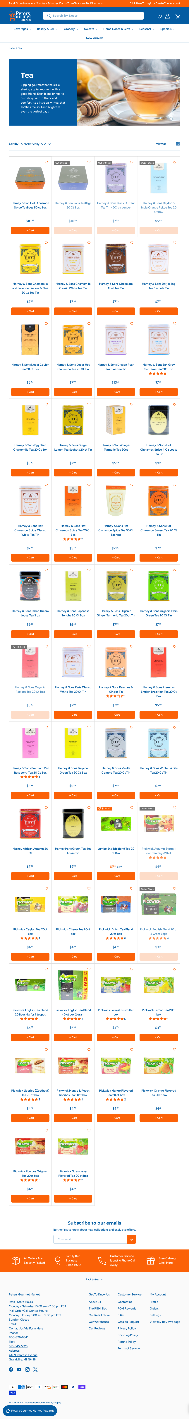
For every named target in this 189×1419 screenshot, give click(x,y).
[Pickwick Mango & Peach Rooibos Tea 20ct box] (73, 1065)
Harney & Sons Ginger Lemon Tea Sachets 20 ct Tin (73, 447)
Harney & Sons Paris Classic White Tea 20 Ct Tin (73, 689)
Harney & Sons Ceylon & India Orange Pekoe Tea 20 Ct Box (158, 207)
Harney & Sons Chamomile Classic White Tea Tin (73, 286)
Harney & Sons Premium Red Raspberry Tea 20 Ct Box (30, 770)
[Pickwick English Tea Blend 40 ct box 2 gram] (73, 985)
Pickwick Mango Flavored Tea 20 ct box (116, 1093)
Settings (155, 1315)
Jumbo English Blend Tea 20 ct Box (116, 851)
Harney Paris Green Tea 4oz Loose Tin (73, 851)
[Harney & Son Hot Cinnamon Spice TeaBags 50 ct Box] (30, 178)
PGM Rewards (127, 1308)
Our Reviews (97, 1328)
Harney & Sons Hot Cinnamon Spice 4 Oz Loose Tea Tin (158, 449)
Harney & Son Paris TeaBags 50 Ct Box (73, 205)
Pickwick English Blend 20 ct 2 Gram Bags (159, 932)
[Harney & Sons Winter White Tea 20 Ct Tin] (159, 743)
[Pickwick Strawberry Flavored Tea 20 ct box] (73, 1146)
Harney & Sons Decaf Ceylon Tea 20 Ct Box (30, 367)
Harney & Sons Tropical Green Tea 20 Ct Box (73, 770)
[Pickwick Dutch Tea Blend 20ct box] (116, 904)
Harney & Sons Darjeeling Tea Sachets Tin (158, 286)
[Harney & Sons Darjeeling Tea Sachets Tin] (159, 259)
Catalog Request (128, 1322)
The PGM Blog (98, 1308)
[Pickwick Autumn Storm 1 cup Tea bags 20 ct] (159, 823)
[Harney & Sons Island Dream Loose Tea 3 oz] (30, 586)
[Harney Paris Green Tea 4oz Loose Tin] (73, 823)
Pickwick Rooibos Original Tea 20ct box (30, 1173)
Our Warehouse (99, 1322)
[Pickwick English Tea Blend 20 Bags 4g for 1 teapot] (30, 985)
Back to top (92, 1279)
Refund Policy (127, 1341)
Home (12, 48)
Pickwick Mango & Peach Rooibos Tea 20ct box (73, 1093)
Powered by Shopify (51, 1402)
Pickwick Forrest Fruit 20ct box (116, 1012)
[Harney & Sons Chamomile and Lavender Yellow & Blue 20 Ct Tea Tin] (30, 259)
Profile (154, 1302)
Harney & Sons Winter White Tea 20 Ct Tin (159, 770)
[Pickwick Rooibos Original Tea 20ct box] (30, 1146)
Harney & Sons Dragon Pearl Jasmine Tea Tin (115, 367)
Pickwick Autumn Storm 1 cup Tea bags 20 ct (159, 851)
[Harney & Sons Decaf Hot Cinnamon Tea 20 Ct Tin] (73, 339)
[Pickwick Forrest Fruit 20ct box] (116, 985)
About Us (95, 1302)
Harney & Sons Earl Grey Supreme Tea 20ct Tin (159, 367)
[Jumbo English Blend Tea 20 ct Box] (116, 823)
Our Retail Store (99, 1315)
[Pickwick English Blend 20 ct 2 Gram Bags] (159, 904)
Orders (154, 1308)
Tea (20, 48)
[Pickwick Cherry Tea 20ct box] (73, 904)
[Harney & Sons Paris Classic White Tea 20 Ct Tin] (73, 662)
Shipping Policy (128, 1335)
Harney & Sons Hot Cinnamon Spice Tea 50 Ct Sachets (115, 530)
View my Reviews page (165, 1322)
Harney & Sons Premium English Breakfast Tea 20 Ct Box (159, 691)
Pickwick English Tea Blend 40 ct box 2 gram (73, 1012)
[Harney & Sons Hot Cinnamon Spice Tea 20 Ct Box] (73, 501)
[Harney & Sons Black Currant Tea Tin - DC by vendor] (116, 178)
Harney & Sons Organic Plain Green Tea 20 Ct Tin (159, 613)
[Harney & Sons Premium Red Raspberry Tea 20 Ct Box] (30, 743)
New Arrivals (94, 38)
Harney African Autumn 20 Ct (30, 851)
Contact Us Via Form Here (26, 1328)
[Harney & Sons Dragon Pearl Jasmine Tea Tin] (116, 339)
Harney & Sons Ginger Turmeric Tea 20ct (116, 447)
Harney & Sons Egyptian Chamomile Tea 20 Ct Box (30, 447)
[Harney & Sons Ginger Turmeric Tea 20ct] (116, 420)
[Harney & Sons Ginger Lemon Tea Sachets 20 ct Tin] (73, 420)
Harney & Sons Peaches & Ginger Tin (116, 689)
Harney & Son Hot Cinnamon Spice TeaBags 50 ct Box (30, 205)
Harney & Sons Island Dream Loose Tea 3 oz (30, 613)
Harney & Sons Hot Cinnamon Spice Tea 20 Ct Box (73, 530)
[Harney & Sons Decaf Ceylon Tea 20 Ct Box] (30, 339)
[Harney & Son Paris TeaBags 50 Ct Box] (73, 178)
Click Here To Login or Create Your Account (155, 3)
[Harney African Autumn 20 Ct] (30, 823)
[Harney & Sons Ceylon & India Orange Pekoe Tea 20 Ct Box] (159, 178)
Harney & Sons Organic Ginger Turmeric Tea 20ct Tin (116, 613)
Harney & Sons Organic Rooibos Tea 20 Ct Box (30, 689)
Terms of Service (129, 1348)
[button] (178, 16)
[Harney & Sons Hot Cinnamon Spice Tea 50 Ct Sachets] (116, 501)
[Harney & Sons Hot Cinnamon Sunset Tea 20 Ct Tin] (159, 501)
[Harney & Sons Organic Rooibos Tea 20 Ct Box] (30, 662)
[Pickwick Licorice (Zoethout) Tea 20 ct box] (30, 1065)
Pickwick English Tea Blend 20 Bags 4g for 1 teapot (30, 1012)
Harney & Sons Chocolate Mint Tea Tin (116, 286)
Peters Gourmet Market (28, 1402)
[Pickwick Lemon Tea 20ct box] (159, 985)
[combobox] (93, 16)
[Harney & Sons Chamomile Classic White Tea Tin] (73, 259)
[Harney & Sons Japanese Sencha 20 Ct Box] (73, 586)
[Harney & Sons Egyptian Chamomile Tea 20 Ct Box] (30, 420)
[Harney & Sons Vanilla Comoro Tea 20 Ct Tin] (116, 743)
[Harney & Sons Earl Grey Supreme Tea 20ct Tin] (159, 339)
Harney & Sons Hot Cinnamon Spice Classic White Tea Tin (30, 530)
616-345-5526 (18, 1346)
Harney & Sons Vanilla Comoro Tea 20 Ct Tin (116, 770)
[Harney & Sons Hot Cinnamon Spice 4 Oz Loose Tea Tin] (159, 420)
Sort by (13, 144)
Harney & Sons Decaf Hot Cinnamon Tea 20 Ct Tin (73, 367)
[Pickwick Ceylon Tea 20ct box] (30, 904)
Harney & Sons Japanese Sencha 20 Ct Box (73, 613)
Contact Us (125, 1302)
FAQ (121, 1315)
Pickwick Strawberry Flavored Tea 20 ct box (73, 1173)
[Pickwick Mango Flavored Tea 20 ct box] (116, 1065)
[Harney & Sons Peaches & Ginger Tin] (116, 662)
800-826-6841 (18, 1337)
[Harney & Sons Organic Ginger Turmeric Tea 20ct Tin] (116, 586)
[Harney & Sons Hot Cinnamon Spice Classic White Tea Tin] (30, 501)
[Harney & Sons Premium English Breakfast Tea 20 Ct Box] (159, 662)
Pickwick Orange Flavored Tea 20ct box (158, 1093)
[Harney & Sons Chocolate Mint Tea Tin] (116, 259)
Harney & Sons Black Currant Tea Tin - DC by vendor (116, 205)
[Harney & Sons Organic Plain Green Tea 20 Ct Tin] (159, 586)
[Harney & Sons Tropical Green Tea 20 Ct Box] (73, 743)
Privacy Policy (127, 1328)
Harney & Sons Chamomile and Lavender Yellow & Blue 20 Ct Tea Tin (30, 288)
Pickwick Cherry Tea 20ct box (73, 932)
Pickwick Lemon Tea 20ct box (158, 1012)
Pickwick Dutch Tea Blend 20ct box (116, 932)
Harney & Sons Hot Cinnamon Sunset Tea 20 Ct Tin (158, 530)
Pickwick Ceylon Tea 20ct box (30, 932)
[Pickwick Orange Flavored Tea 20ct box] (159, 1065)
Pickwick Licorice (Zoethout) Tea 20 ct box (30, 1093)
